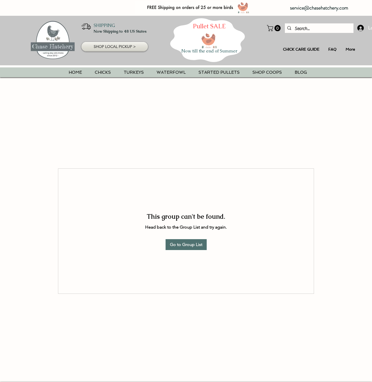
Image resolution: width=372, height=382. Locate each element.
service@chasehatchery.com (319, 7)
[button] (274, 28)
